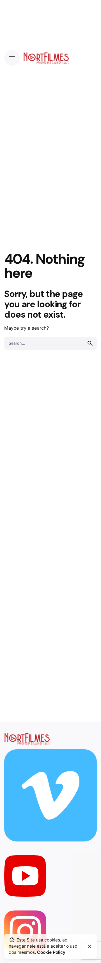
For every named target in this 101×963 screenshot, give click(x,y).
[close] (89, 946)
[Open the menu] (12, 58)
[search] (90, 343)
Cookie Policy (51, 952)
